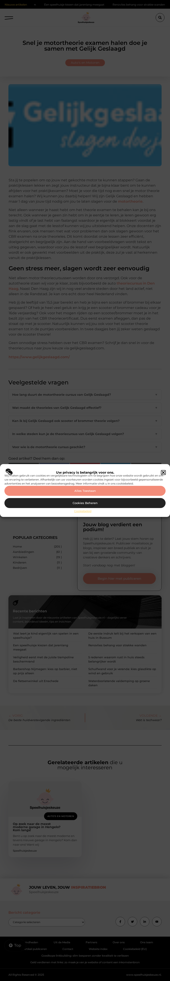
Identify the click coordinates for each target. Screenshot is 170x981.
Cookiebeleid (82, 511)
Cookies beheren (85, 503)
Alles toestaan (85, 490)
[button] (163, 472)
